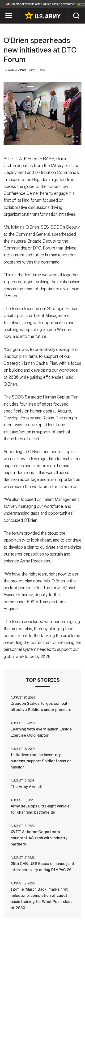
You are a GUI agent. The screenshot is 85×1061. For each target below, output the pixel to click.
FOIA (75, 1040)
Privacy (65, 1034)
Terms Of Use (17, 1040)
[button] (2, 10)
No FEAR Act (19, 1046)
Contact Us (40, 1034)
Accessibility (50, 1040)
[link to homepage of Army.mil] (42, 15)
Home (17, 1034)
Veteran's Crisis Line (57, 1046)
